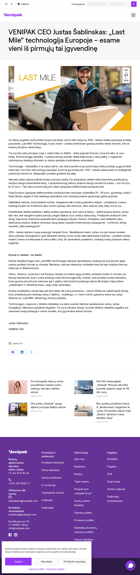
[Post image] (18, 387)
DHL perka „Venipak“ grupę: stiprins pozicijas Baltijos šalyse (48, 405)
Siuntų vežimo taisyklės (82, 503)
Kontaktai (112, 459)
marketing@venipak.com (22, 514)
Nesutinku (46, 561)
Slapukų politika (37, 569)
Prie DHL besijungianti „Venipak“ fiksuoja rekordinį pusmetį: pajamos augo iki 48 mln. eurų (112, 387)
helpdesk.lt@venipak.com (23, 500)
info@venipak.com (19, 528)
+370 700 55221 (18, 483)
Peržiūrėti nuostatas (75, 561)
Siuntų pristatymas (51, 477)
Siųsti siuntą (113, 481)
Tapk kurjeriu (81, 481)
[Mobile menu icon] (133, 15)
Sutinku (18, 561)
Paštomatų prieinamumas (115, 498)
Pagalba (111, 466)
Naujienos (79, 466)
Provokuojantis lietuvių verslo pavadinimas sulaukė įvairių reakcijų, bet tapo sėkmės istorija (47, 387)
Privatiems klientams (52, 462)
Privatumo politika (55, 569)
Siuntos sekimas (116, 489)
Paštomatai (47, 507)
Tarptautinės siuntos (52, 492)
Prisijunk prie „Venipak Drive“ (83, 491)
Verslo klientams (50, 470)
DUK (109, 474)
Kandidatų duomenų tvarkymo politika (85, 529)
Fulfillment (47, 500)
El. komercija (48, 485)
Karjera (78, 474)
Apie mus (79, 459)
